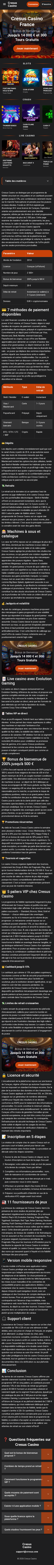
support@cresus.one (27, 1551)
